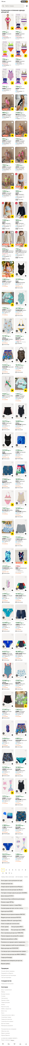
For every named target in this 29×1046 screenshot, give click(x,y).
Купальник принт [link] (20, 89)
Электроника (4, 998)
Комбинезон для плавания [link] (21, 568)
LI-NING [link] (17, 452)
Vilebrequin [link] (19, 310)
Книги (2, 1013)
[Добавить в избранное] (12, 15)
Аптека (3, 1004)
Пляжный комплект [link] (20, 338)
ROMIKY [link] (4, 281)
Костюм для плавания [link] (20, 453)
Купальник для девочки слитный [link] (21, 115)
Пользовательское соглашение (8, 1029)
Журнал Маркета (5, 1035)
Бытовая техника (5, 994)
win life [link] (18, 114)
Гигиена (3, 996)
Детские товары (5, 1023)
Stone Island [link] (19, 539)
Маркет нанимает (5, 1033)
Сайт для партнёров (6, 977)
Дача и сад (4, 1010)
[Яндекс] (12, 1040)
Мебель (3, 992)
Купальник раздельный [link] (20, 34)
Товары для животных (6, 1019)
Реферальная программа (7, 983)
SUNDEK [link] (4, 624)
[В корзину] (12, 28)
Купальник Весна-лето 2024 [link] (6, 115)
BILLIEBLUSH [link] (5, 510)
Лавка (9, 1044)
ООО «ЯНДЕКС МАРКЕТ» (11, 1038)
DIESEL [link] (4, 423)
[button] (27, 6)
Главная (3, 1044)
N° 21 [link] (17, 367)
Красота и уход (5, 1006)
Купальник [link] (6, 88)
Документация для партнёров (8, 975)
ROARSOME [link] (5, 367)
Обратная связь (5, 1031)
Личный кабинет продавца (7, 971)
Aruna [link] (4, 33)
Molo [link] (3, 395)
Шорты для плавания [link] (7, 367)
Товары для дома (5, 1002)
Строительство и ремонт (7, 1021)
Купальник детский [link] (20, 194)
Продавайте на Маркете (7, 973)
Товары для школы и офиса (8, 1015)
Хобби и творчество (6, 1008)
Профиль (26, 1044)
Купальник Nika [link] (7, 395)
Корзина (20, 1044)
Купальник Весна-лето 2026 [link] (20, 141)
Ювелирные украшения (7, 1025)
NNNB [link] (17, 568)
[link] (11, 880)
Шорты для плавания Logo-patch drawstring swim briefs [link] (7, 654)
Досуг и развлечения (6, 989)
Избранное (14, 1044)
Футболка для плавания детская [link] (7, 251)
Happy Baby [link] (5, 251)
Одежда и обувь (5, 1000)
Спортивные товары (6, 1017)
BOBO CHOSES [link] (19, 595)
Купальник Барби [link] (6, 34)
